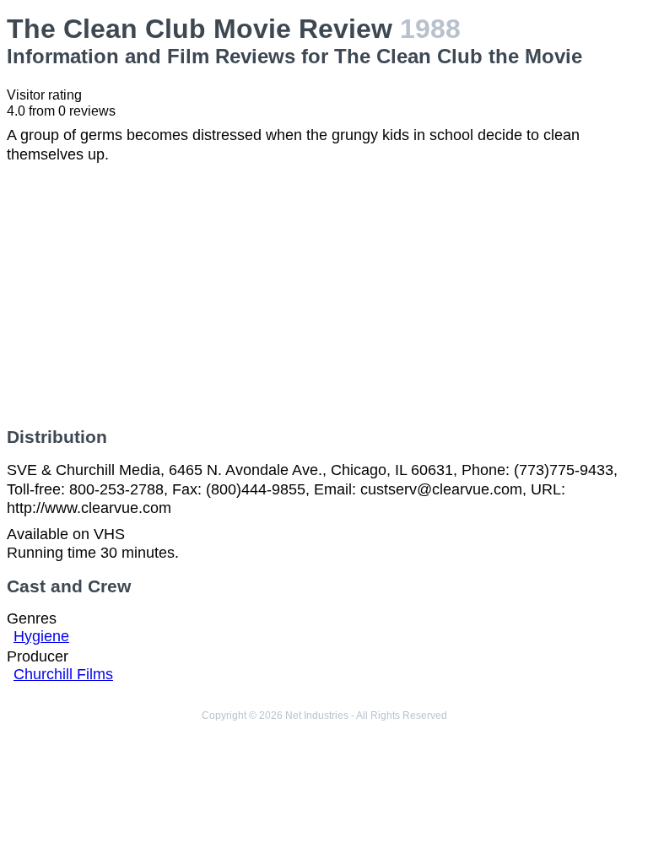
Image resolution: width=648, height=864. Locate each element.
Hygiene (41, 636)
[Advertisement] (324, 295)
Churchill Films (63, 674)
